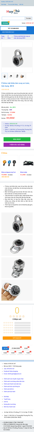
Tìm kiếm (28, 18)
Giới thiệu (6, 396)
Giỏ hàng (5, 23)
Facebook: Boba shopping (11, 371)
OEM (10, 110)
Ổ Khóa (9, 37)
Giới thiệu (3, 4)
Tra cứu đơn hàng (13, 4)
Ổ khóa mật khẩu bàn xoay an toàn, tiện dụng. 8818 (22, 37)
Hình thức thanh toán (9, 406)
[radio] (10, 316)
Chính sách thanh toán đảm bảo (12, 384)
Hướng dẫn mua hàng (10, 404)
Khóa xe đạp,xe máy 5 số (8, 172)
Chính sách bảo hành (9, 391)
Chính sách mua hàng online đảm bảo (14, 381)
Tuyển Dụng (7, 399)
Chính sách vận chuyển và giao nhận (14, 379)
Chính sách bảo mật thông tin (12, 386)
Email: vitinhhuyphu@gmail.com (12, 374)
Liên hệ (21, 4)
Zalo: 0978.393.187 (9, 368)
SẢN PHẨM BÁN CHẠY (8, 32)
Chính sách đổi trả (9, 389)
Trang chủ (3, 37)
